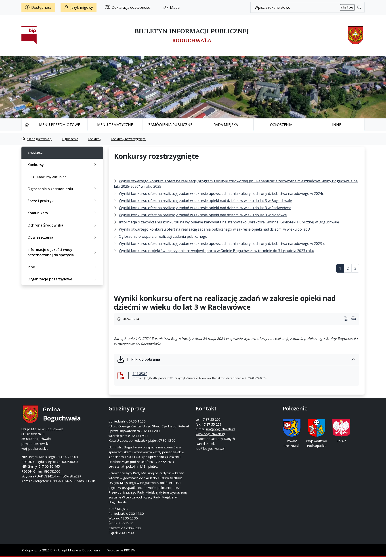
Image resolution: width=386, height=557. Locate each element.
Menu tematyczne (115, 124)
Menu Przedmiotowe (59, 124)
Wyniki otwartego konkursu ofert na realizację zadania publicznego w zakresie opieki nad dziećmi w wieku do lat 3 (214, 229)
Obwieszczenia (40, 237)
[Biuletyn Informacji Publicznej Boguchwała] (29, 35)
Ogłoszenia (281, 124)
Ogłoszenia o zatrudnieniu (50, 188)
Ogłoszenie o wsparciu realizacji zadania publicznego (163, 236)
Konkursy (94, 139)
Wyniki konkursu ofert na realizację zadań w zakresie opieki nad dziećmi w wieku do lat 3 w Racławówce (205, 207)
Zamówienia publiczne (170, 124)
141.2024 (139, 373)
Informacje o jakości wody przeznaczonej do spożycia (50, 252)
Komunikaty (37, 212)
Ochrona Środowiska (45, 225)
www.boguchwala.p (210, 434)
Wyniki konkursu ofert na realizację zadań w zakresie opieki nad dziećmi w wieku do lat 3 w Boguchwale (205, 200)
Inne (336, 124)
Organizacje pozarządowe (49, 279)
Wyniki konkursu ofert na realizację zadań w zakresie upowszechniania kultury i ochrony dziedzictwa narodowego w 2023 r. (222, 243)
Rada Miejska (226, 124)
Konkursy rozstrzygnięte (128, 139)
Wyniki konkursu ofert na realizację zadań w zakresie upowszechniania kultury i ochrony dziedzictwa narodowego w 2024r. (221, 193)
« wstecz (35, 152)
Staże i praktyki (41, 200)
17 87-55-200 (210, 419)
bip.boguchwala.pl (39, 139)
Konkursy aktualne (51, 177)
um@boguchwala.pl (220, 429)
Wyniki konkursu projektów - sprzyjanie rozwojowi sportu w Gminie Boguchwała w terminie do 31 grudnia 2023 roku (216, 250)
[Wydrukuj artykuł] (347, 319)
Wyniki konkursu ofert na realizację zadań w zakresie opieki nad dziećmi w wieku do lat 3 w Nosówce (203, 214)
